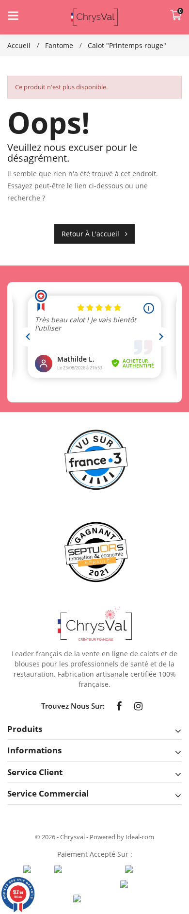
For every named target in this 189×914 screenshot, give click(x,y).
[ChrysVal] (95, 624)
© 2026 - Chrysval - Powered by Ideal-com (94, 836)
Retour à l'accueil (93, 233)
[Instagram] (138, 706)
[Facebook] (119, 706)
